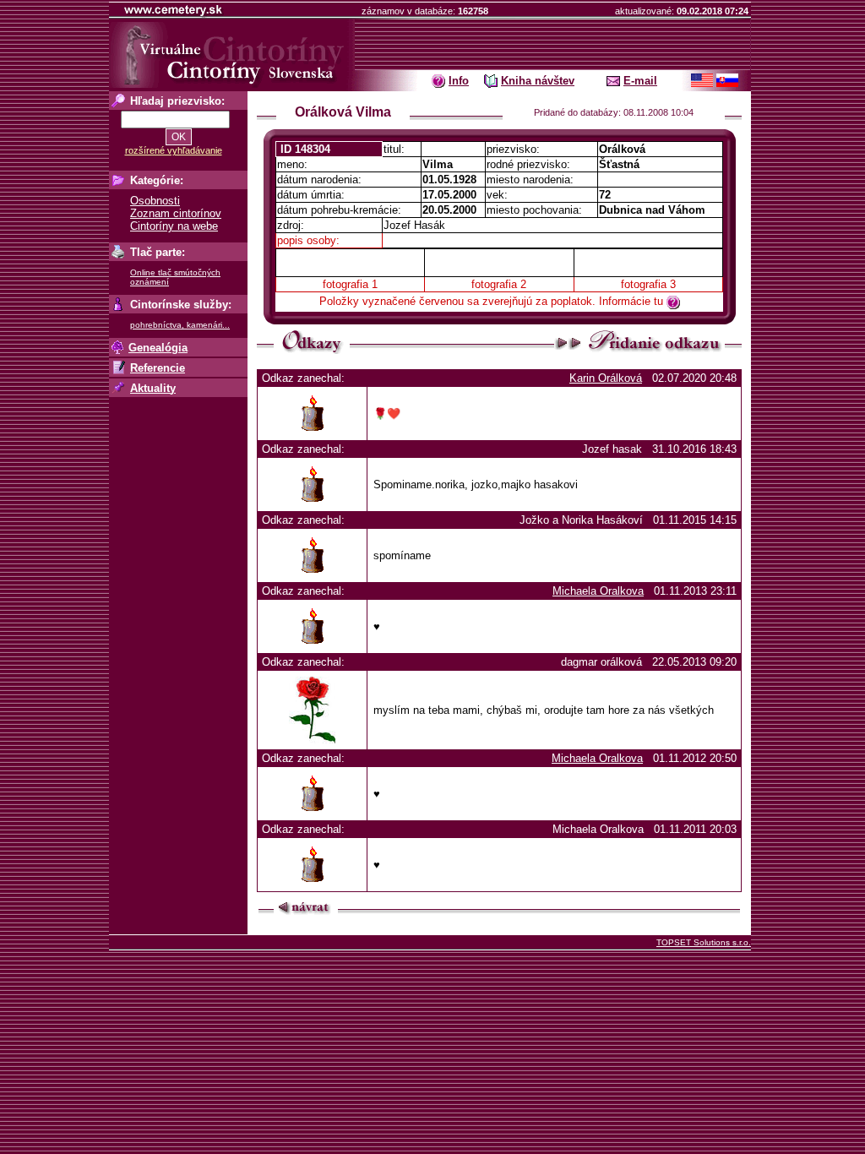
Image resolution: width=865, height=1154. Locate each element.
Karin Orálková (605, 378)
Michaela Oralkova (598, 591)
